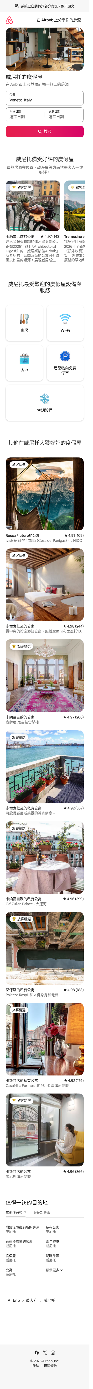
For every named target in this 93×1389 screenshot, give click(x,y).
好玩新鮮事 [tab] (41, 1212)
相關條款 (50, 1366)
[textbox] (25, 117)
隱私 (35, 1366)
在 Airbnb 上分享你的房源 (59, 20)
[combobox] (45, 100)
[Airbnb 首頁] (9, 20)
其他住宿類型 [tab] (16, 1212)
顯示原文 (67, 6)
